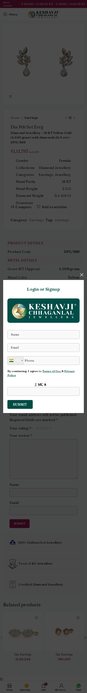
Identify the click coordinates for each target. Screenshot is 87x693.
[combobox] (16, 360)
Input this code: (20, 384)
